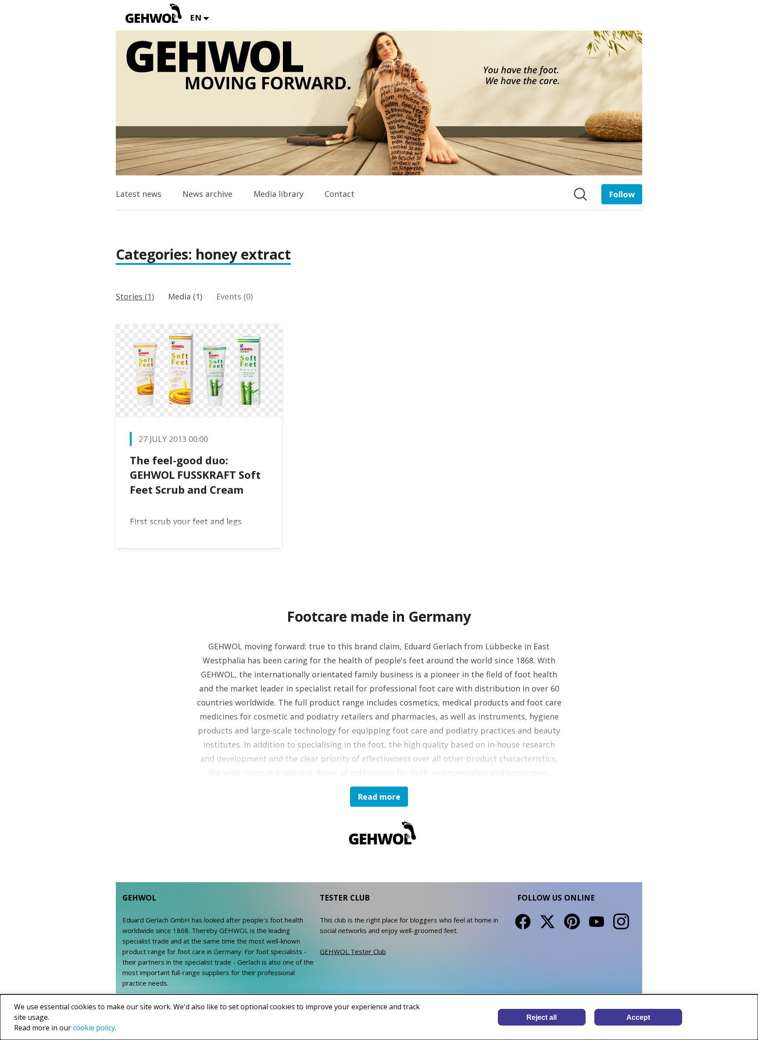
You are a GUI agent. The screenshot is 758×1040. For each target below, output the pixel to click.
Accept (638, 1017)
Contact (339, 194)
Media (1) (185, 296)
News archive (207, 194)
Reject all (541, 1017)
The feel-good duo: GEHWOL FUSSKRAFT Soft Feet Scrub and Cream (195, 475)
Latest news (138, 194)
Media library (279, 194)
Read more (379, 796)
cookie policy (94, 1028)
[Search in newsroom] (580, 194)
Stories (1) (135, 296)
